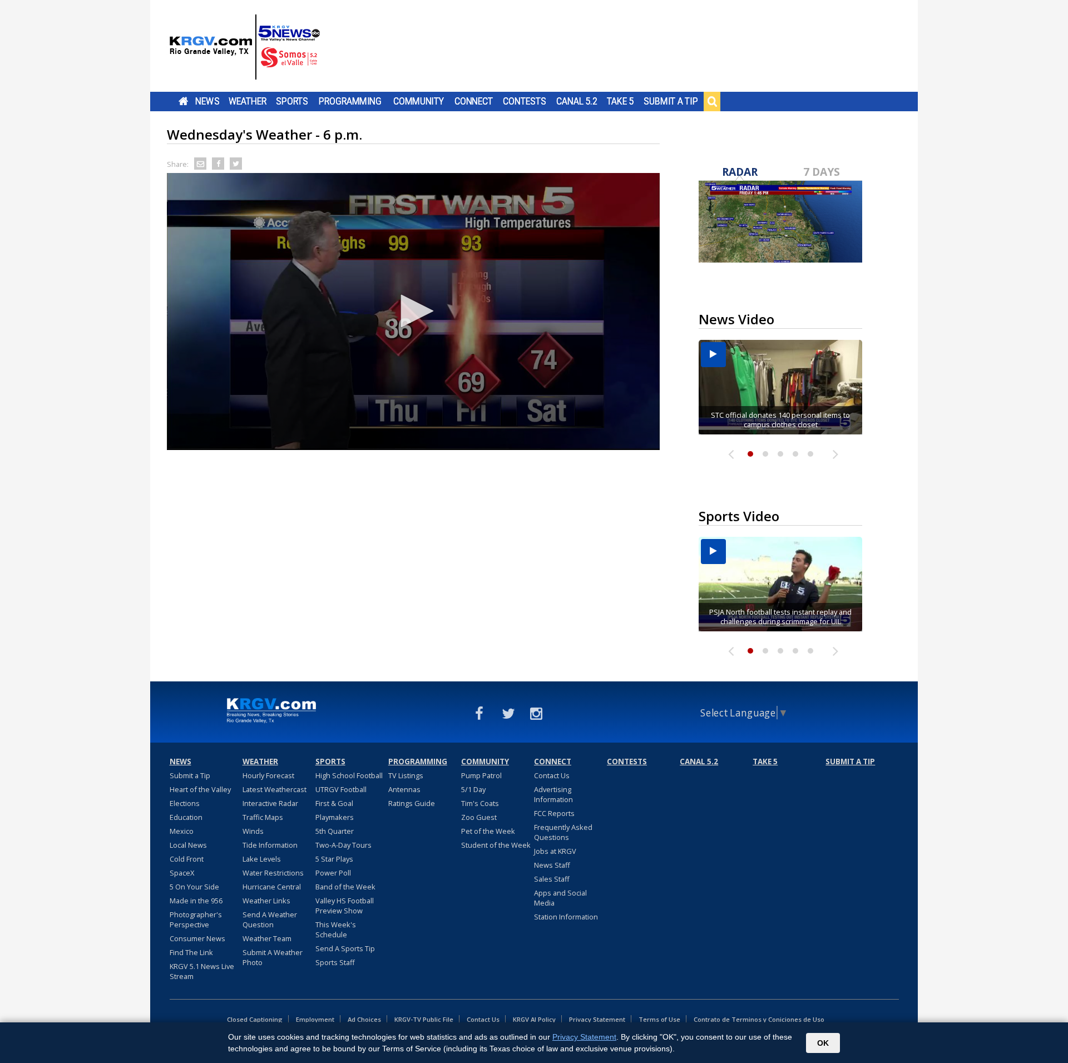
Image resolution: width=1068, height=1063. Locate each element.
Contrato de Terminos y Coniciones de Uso (759, 1019)
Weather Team (267, 938)
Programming (350, 101)
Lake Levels (262, 859)
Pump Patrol (481, 775)
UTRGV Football (341, 789)
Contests (524, 101)
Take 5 (620, 101)
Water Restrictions (273, 873)
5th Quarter (334, 831)
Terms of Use (659, 1019)
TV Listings (405, 775)
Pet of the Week (488, 831)
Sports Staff (335, 962)
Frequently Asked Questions (563, 832)
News (207, 101)
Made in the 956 (196, 901)
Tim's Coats (480, 803)
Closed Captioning (255, 1019)
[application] (413, 311)
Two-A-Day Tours (343, 845)
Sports (292, 101)
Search (712, 101)
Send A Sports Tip (345, 948)
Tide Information (270, 845)
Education (186, 817)
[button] (413, 310)
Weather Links (266, 901)
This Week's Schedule (335, 929)
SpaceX (182, 873)
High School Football (349, 775)
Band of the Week (345, 887)
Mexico (182, 831)
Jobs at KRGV (555, 851)
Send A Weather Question (270, 919)
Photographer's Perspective (196, 919)
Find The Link (191, 952)
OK (823, 1043)
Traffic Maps (263, 817)
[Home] (244, 47)
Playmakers (334, 817)
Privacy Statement (597, 1019)
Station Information (566, 917)
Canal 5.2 (576, 101)
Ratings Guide (411, 803)
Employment (315, 1019)
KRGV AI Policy (534, 1019)
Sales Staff (552, 879)
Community (418, 101)
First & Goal (334, 803)
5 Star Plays (334, 859)
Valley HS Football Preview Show (344, 906)
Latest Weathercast (274, 789)
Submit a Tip (671, 101)
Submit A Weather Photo (273, 957)
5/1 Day (473, 789)
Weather (247, 101)
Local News (188, 845)
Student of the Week (496, 845)
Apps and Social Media (560, 898)
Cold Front (187, 859)
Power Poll (333, 873)
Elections (185, 803)
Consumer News (197, 938)
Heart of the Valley (200, 789)
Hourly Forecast (268, 775)
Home (183, 101)
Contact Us (552, 775)
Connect (473, 101)
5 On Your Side (194, 887)
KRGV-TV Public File (423, 1019)
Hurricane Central (272, 887)
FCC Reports (554, 813)
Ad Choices (364, 1019)
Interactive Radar (270, 803)
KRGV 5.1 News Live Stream (202, 971)
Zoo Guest (479, 817)
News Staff (552, 865)
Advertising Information (553, 794)
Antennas (404, 789)
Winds (253, 831)
